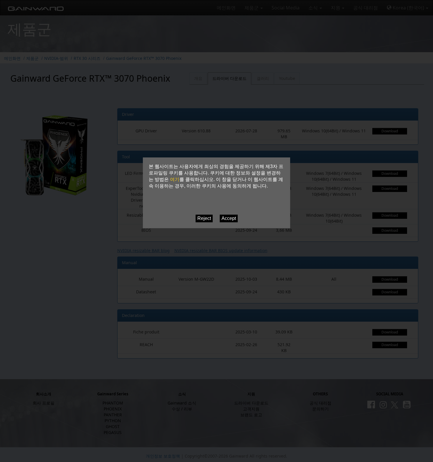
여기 (174, 179)
